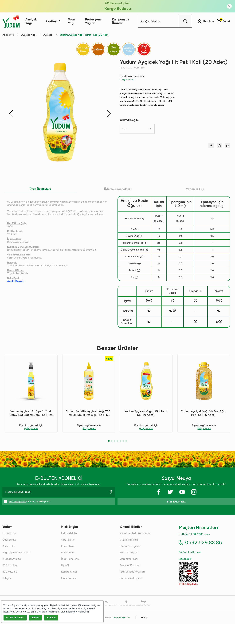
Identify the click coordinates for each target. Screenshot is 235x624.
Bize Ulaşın (185, 558)
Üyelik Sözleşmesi (130, 546)
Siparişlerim (68, 539)
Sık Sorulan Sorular (190, 552)
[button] (109, 113)
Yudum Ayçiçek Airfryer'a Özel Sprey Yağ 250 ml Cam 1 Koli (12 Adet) (31, 413)
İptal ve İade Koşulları (132, 571)
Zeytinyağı (53, 21)
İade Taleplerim (70, 558)
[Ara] (185, 21)
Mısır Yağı (71, 21)
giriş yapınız (127, 79)
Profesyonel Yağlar (93, 21)
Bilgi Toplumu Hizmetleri (16, 552)
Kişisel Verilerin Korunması (135, 533)
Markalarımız (68, 578)
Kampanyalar (69, 571)
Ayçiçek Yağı (31, 21)
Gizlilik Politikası (129, 539)
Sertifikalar (8, 546)
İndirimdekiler (69, 533)
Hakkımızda (9, 533)
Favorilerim (67, 552)
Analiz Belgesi (15, 281)
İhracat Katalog (11, 558)
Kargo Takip (68, 546)
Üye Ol (65, 565)
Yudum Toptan (122, 617)
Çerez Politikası (129, 558)
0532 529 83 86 (203, 543)
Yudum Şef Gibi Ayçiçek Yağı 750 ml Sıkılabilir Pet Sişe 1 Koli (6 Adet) (88, 413)
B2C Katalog (9, 571)
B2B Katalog (9, 565)
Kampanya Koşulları (131, 578)
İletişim (6, 578)
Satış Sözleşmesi (129, 552)
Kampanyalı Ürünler (120, 21)
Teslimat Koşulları (130, 565)
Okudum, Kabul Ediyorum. (30, 501)
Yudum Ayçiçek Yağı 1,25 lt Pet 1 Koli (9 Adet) (146, 413)
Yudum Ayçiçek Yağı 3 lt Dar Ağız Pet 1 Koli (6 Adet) (203, 413)
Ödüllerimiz (9, 539)
